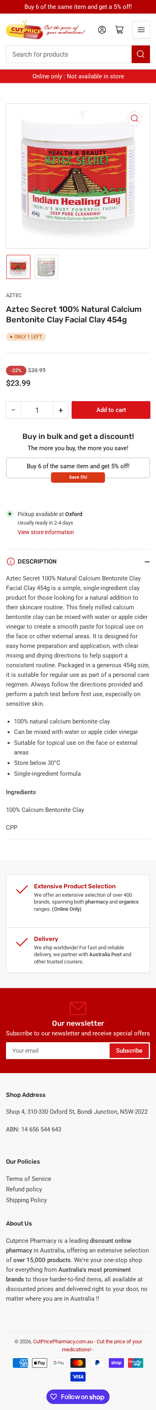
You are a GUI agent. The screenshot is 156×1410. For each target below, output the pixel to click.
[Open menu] (141, 30)
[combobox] (78, 54)
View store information (46, 532)
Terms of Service (28, 1179)
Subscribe (129, 1050)
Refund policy (24, 1189)
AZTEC (14, 295)
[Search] (141, 54)
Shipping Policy (26, 1200)
